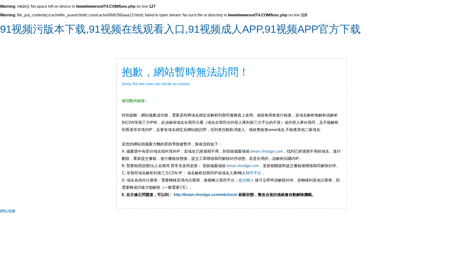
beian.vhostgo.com (267, 151)
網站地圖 (7, 211)
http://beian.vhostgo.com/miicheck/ (206, 195)
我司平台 (254, 173)
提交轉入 (246, 180)
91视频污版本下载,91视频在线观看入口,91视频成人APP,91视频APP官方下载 (180, 29)
